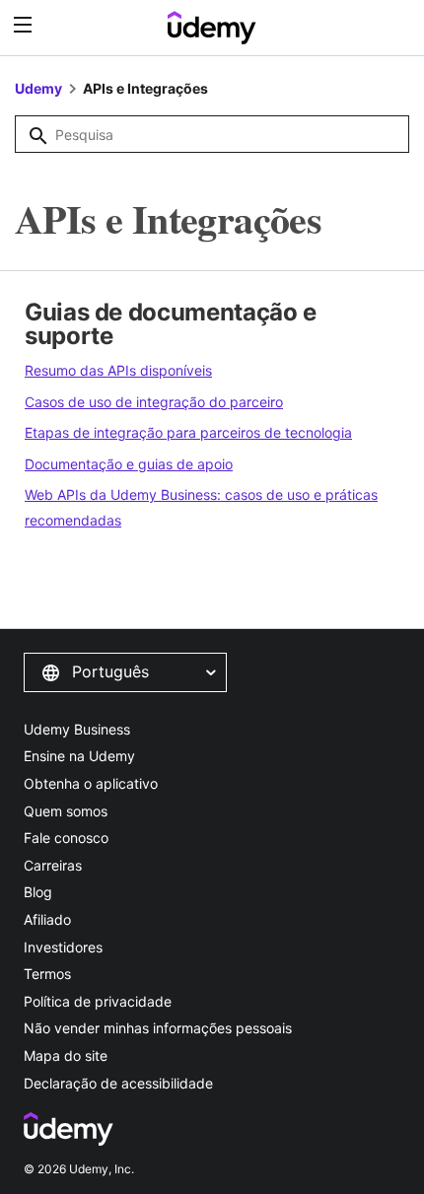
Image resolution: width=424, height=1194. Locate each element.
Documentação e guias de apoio (129, 464)
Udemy (38, 88)
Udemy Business (77, 729)
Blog (38, 891)
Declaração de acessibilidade (118, 1083)
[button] (125, 672)
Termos (47, 973)
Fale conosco (66, 837)
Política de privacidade (98, 1001)
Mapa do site (65, 1055)
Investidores (63, 947)
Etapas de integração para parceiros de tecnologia (188, 432)
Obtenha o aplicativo (91, 783)
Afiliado (47, 919)
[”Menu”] (25, 25)
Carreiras (53, 865)
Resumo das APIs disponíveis (118, 370)
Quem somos (65, 811)
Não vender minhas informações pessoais (158, 1027)
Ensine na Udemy (79, 755)
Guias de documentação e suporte (171, 324)
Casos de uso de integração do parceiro (154, 401)
